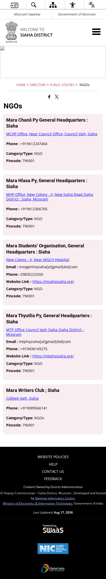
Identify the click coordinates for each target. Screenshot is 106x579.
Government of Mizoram (77, 14)
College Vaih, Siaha (22, 398)
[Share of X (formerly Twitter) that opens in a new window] (57, 97)
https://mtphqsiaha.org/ (53, 356)
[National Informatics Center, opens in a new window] (53, 549)
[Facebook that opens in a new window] (49, 97)
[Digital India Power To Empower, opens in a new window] (53, 569)
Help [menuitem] (53, 464)
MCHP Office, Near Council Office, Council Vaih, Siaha (51, 133)
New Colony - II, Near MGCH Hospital (37, 259)
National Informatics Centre (55, 498)
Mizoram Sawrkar (27, 14)
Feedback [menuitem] (53, 478)
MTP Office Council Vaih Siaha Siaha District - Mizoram (45, 332)
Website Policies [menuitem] (53, 456)
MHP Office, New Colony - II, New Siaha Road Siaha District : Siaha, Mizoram (49, 197)
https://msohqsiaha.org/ (53, 281)
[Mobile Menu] (96, 31)
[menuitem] (14, 5)
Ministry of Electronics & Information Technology (37, 503)
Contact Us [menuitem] (53, 471)
